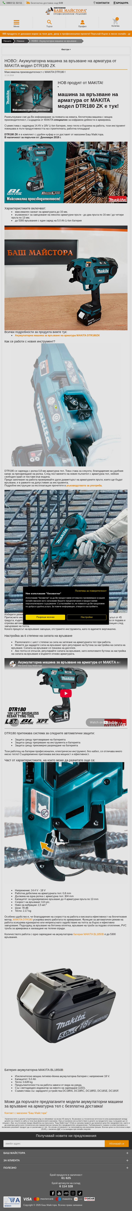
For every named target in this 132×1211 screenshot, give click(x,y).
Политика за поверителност (90, 591)
